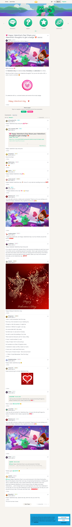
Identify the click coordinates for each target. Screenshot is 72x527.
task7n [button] (10, 170)
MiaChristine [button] (11, 162)
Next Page (27, 504)
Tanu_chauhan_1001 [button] (13, 128)
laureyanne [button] (11, 153)
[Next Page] (47, 117)
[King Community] (36, 2)
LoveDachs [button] (11, 243)
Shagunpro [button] (11, 316)
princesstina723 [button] (12, 120)
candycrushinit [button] (12, 233)
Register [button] (30, 111)
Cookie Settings (63, 522)
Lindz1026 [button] (11, 396)
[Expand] (27, 144)
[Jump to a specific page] (49, 117)
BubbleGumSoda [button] (12, 359)
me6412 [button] (11, 461)
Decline (63, 520)
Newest (11, 117)
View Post (41, 145)
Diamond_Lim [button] (11, 195)
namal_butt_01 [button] (11, 179)
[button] (7, 41)
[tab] (35, 31)
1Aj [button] (9, 187)
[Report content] (48, 36)
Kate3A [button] (10, 261)
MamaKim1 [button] (10, 494)
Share (7, 105)
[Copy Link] (27, 41)
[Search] (55, 2)
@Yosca (11, 464)
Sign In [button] (23, 111)
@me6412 (15, 470)
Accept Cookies (63, 517)
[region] (50, 519)
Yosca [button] (9, 39)
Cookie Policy (36, 522)
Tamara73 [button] (10, 367)
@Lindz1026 (16, 403)
